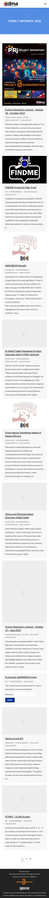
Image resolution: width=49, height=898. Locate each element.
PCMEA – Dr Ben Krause (17, 816)
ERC (6, 191)
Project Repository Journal (13, 117)
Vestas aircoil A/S (14, 738)
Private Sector (9, 742)
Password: (9, 694)
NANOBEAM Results (15, 265)
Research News (10, 358)
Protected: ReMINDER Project (21, 677)
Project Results (9, 270)
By (26, 117)
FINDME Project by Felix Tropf (20, 187)
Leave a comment (25, 120)
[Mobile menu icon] (45, 3)
